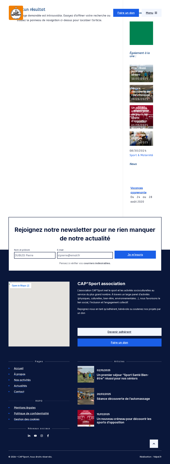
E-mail (60, 250)
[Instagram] (41, 435)
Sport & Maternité (141, 155)
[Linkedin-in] (29, 435)
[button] (120, 343)
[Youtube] (35, 435)
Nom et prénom (22, 250)
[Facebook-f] (48, 435)
